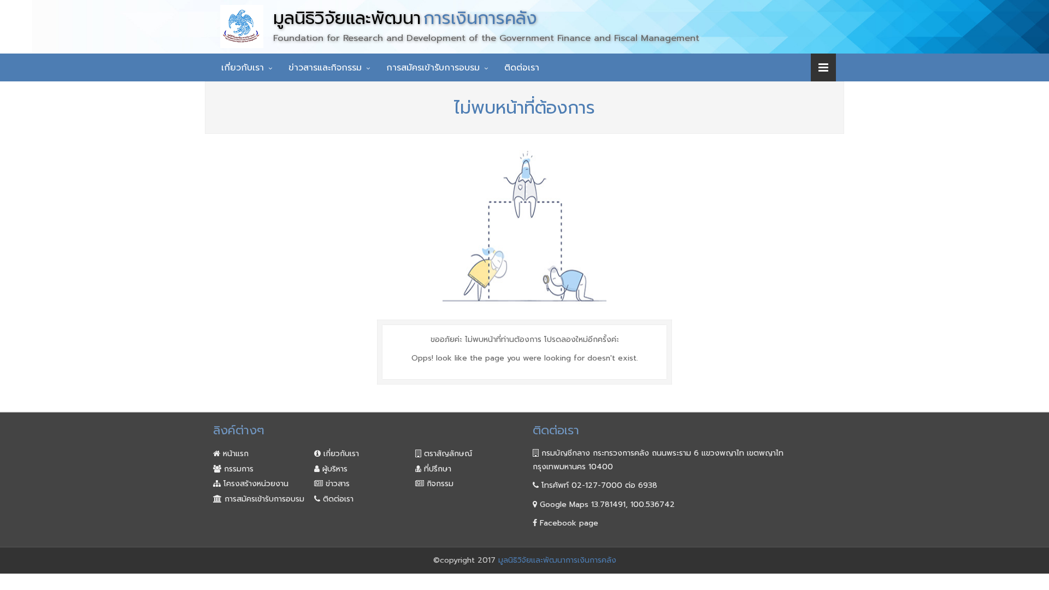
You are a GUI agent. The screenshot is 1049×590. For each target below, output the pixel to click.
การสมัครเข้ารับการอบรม (433, 67)
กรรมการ (237, 469)
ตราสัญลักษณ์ (446, 453)
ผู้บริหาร (333, 469)
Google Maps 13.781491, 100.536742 (606, 504)
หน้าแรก (234, 453)
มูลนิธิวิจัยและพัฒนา (405, 18)
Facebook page (567, 523)
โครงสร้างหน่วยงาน (254, 483)
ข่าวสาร (336, 483)
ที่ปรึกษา (436, 469)
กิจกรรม (438, 483)
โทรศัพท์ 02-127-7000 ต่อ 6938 (598, 485)
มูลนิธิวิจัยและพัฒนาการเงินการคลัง (557, 560)
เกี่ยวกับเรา (242, 67)
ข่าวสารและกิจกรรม (325, 67)
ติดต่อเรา (521, 67)
